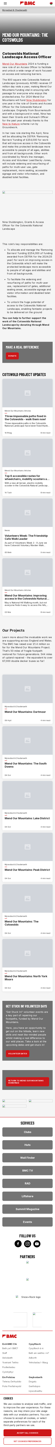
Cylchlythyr (7, 1372)
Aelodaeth (7, 1357)
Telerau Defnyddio (11, 1381)
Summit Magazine (27, 1209)
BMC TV (27, 1170)
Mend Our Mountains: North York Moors (26, 978)
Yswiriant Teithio (10, 1362)
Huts (27, 1144)
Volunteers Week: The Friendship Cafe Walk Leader (26, 537)
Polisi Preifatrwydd (11, 1386)
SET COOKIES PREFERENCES (27, 1441)
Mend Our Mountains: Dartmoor (25, 711)
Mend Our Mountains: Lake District (27, 818)
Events (27, 1221)
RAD (27, 1183)
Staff (4, 1353)
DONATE (12, 356)
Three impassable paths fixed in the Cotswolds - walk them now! (25, 418)
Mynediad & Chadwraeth (14, 10)
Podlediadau (8, 1367)
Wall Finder (27, 1157)
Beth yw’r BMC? (10, 1348)
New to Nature (11, 123)
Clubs (27, 1132)
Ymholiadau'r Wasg (38, 1362)
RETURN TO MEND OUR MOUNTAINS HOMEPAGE (25, 1082)
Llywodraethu (35, 1391)
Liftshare (27, 1196)
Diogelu (33, 1381)
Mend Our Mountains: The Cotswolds (21, 923)
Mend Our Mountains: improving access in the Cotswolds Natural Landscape (26, 597)
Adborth (33, 1357)
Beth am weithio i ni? (39, 1353)
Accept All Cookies (27, 1433)
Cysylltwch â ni (36, 1348)
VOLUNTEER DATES (17, 1054)
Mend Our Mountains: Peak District (27, 869)
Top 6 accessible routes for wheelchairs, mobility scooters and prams (27, 477)
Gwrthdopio (34, 1386)
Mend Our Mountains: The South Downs (26, 765)
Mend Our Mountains (14, 63)
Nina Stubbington (36, 100)
